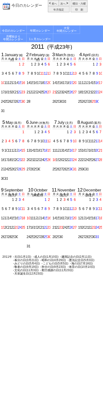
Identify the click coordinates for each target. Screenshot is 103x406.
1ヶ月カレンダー (40, 39)
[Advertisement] (51, 19)
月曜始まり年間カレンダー (13, 38)
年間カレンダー (40, 30)
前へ (54, 3)
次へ (63, 3)
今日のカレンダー (26, 5)
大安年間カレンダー (67, 29)
